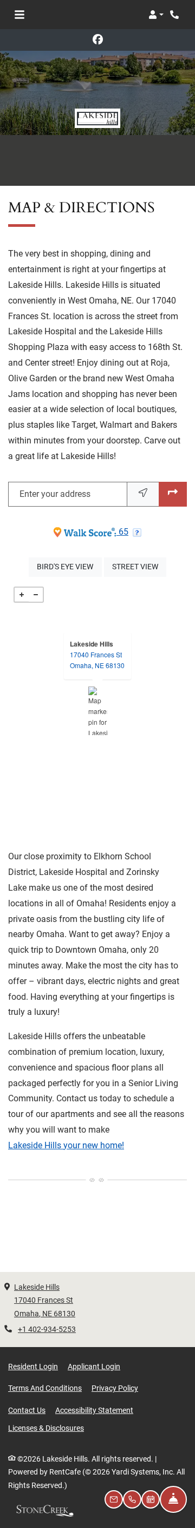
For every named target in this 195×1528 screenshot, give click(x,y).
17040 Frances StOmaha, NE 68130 (97, 660)
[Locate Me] (143, 494)
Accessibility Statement (94, 1410)
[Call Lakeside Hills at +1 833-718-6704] (175, 14)
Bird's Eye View (69, 566)
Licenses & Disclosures (46, 1427)
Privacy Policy (115, 1387)
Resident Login (33, 1366)
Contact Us (27, 1410)
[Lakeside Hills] (97, 710)
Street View (139, 566)
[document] (97, 710)
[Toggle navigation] (19, 14)
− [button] (36, 595)
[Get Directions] (173, 494)
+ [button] (22, 595)
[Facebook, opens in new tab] (97, 40)
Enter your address (55, 494)
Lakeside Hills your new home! (66, 1145)
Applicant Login (94, 1366)
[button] (156, 14)
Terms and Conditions (45, 1387)
